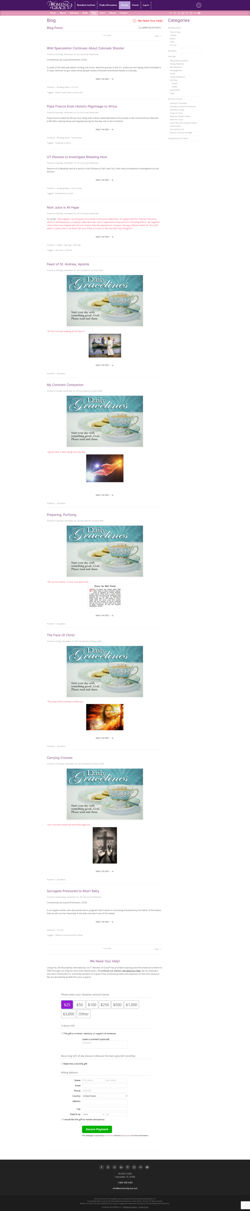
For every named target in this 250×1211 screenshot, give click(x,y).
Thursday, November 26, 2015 (69, 763)
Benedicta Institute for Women (183, 106)
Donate (124, 5)
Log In (146, 5)
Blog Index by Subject (179, 60)
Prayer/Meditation (177, 77)
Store (102, 13)
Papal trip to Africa (63, 143)
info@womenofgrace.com (125, 1188)
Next (157, 36)
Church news (76, 137)
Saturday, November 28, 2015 (68, 520)
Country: (76, 1096)
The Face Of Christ (61, 635)
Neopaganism (176, 70)
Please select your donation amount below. (85, 994)
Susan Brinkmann (91, 54)
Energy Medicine (177, 64)
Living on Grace (176, 113)
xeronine (68, 250)
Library (112, 13)
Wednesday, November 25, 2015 (70, 897)
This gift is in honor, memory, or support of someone (89, 1033)
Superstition (175, 90)
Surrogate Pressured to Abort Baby (73, 891)
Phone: (77, 1090)
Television (74, 13)
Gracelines (61, 373)
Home (53, 13)
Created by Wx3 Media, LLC (112, 1207)
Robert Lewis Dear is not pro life (69, 92)
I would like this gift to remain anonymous (84, 1119)
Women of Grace (175, 99)
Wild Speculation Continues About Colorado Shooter (85, 48)
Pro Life (74, 87)
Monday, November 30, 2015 (68, 54)
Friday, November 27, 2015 (67, 641)
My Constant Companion (65, 385)
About (63, 13)
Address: (77, 1101)
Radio (85, 13)
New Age (68, 245)
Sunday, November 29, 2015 (68, 391)
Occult (172, 73)
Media (172, 38)
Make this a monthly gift (75, 1063)
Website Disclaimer (130, 1207)
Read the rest (103, 79)
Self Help (77, 245)
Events (135, 5)
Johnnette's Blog (177, 110)
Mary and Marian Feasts (180, 116)
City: (79, 1109)
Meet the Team (176, 119)
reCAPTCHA (108, 1135)
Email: (78, 1085)
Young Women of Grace (178, 138)
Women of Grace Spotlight (181, 132)
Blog (94, 13)
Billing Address (69, 1072)
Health (59, 245)
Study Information (108, 5)
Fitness (175, 83)
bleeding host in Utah (64, 193)
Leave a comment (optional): (96, 1039)
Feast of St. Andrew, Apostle (68, 264)
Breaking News (63, 87)
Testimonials (175, 126)
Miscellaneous (176, 67)
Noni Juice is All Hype (63, 207)
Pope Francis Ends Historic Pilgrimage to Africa (82, 106)
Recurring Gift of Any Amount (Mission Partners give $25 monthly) (98, 1055)
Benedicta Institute (86, 5)
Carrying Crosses (60, 758)
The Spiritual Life (177, 129)
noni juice (59, 250)
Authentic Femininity (178, 103)
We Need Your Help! (150, 20)
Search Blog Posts (151, 27)
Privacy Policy (144, 1207)
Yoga (172, 93)
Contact (123, 13)
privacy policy (126, 1135)
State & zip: (75, 1114)
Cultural (173, 35)
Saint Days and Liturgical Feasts (183, 123)
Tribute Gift (68, 1025)
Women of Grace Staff (93, 270)
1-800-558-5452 (125, 1182)
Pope (172, 42)
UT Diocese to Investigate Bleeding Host (77, 157)
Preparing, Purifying (61, 515)
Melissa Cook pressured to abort (69, 935)
